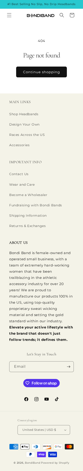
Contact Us (19, 174)
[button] (9, 15)
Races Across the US (27, 135)
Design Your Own (24, 124)
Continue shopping (41, 72)
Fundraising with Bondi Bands (35, 205)
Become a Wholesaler (28, 195)
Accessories (19, 145)
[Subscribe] (68, 366)
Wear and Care (22, 184)
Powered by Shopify (55, 462)
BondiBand (32, 462)
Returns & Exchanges (27, 226)
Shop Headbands (23, 114)
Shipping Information (28, 215)
